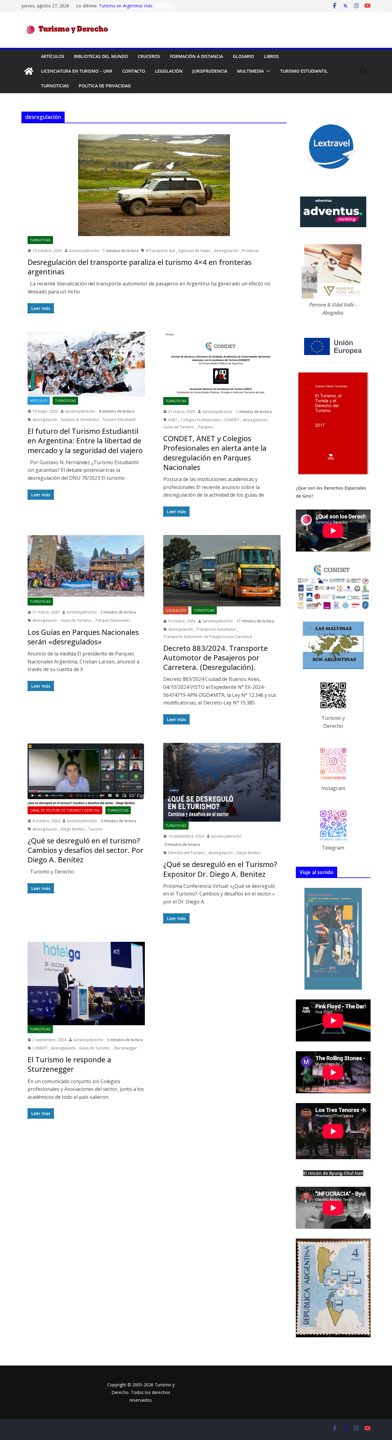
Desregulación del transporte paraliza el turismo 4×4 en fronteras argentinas (139, 267)
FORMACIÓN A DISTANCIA (196, 56)
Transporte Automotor (216, 629)
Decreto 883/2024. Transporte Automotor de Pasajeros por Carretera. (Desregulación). (215, 657)
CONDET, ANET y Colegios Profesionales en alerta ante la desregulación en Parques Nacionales (214, 452)
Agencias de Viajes (194, 250)
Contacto (133, 71)
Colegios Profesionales (201, 419)
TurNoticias (55, 86)
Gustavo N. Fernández (80, 419)
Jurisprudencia (209, 71)
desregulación (226, 250)
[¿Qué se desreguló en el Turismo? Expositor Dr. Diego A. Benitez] (222, 782)
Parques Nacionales (113, 620)
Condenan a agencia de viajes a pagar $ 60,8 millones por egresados (135, 8)
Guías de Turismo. (179, 427)
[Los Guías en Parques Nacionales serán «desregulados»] (86, 566)
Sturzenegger (125, 1048)
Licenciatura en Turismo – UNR (76, 71)
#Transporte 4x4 (160, 250)
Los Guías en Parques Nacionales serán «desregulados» (83, 637)
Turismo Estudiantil (304, 71)
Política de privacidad (105, 86)
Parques (205, 427)
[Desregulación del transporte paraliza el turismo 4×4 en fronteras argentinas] (154, 185)
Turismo (95, 829)
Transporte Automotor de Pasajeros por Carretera (207, 636)
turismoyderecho (84, 250)
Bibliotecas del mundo (101, 56)
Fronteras (250, 250)
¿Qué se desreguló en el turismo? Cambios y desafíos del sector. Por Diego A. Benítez (85, 850)
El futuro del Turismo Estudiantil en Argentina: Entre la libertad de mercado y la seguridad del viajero (85, 440)
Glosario (243, 56)
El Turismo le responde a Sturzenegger (69, 1064)
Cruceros (149, 56)
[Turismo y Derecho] (28, 71)
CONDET (231, 419)
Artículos (52, 56)
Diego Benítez (73, 829)
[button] (267, 71)
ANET (172, 419)
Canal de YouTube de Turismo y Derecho (65, 810)
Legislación (169, 71)
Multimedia (250, 71)
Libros (271, 56)
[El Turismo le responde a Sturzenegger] (86, 983)
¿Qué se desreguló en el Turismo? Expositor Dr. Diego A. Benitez (220, 869)
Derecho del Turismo (186, 852)
